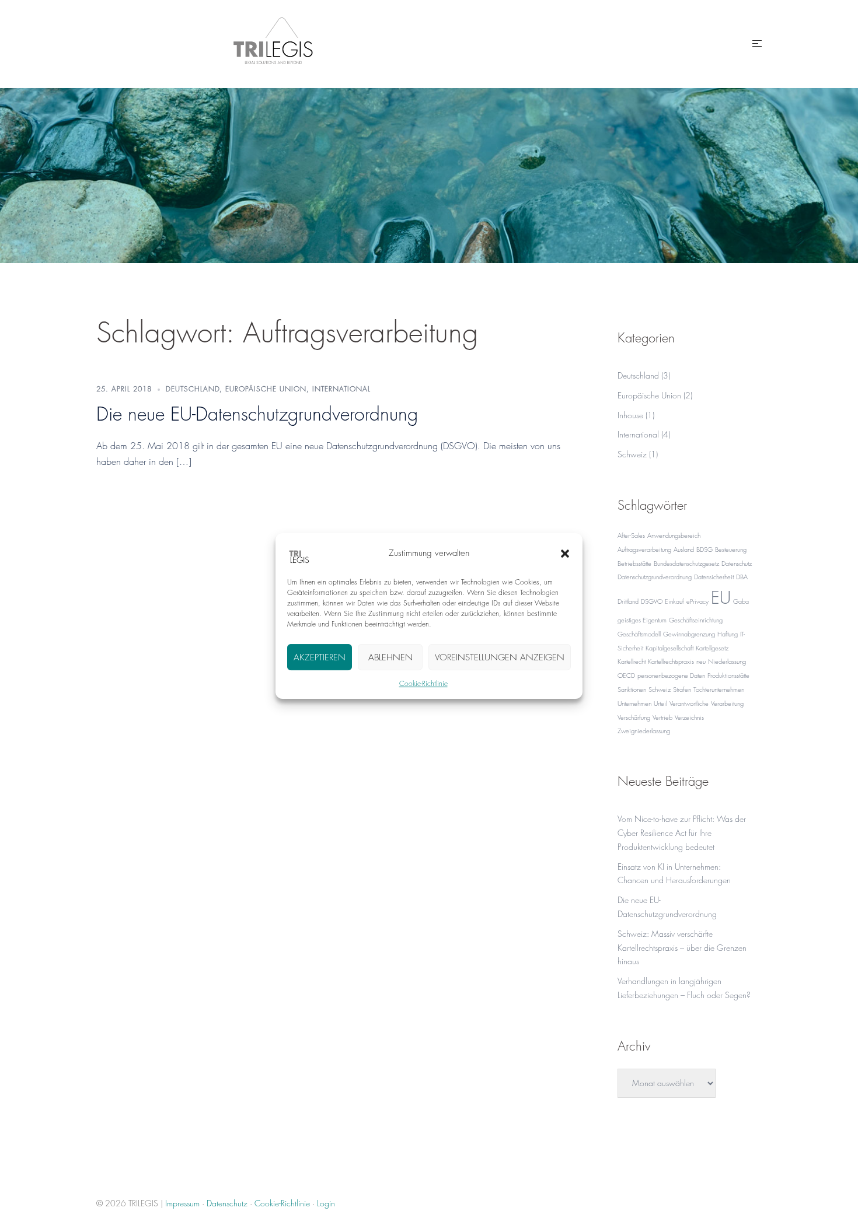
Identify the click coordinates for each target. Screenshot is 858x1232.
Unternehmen (634, 703)
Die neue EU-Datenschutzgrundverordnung (257, 413)
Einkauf (674, 601)
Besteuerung (731, 549)
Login (326, 1203)
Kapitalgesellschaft (669, 647)
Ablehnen (390, 657)
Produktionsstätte (728, 675)
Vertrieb (662, 717)
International (341, 389)
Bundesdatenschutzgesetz (686, 563)
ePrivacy (697, 601)
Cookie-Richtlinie (423, 683)
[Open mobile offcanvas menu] (757, 44)
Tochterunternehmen (718, 689)
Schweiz (632, 454)
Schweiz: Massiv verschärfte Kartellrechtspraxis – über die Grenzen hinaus (682, 947)
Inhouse (630, 415)
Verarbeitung (727, 703)
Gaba (741, 601)
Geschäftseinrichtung (696, 619)
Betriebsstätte (634, 563)
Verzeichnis (689, 717)
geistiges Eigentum (642, 619)
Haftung (727, 633)
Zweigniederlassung (644, 730)
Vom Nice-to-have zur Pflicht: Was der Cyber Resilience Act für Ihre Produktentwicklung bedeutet (682, 832)
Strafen (682, 689)
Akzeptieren (320, 657)
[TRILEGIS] (273, 42)
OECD (626, 675)
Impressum (182, 1203)
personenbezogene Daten (671, 675)
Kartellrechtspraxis (671, 661)
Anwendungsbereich (673, 535)
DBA (742, 576)
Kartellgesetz (712, 647)
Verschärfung (634, 717)
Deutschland (192, 389)
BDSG (704, 549)
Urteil (660, 703)
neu (701, 661)
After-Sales (631, 535)
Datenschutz (736, 563)
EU (721, 597)
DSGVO (651, 601)
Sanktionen (632, 689)
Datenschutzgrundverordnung (655, 576)
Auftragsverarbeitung (644, 549)
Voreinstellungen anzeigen (499, 657)
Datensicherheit (714, 576)
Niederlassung (727, 661)
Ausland (684, 549)
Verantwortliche (689, 703)
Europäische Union (265, 389)
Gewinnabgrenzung (689, 633)
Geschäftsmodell (639, 633)
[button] (565, 553)
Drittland (628, 601)
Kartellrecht (632, 661)
